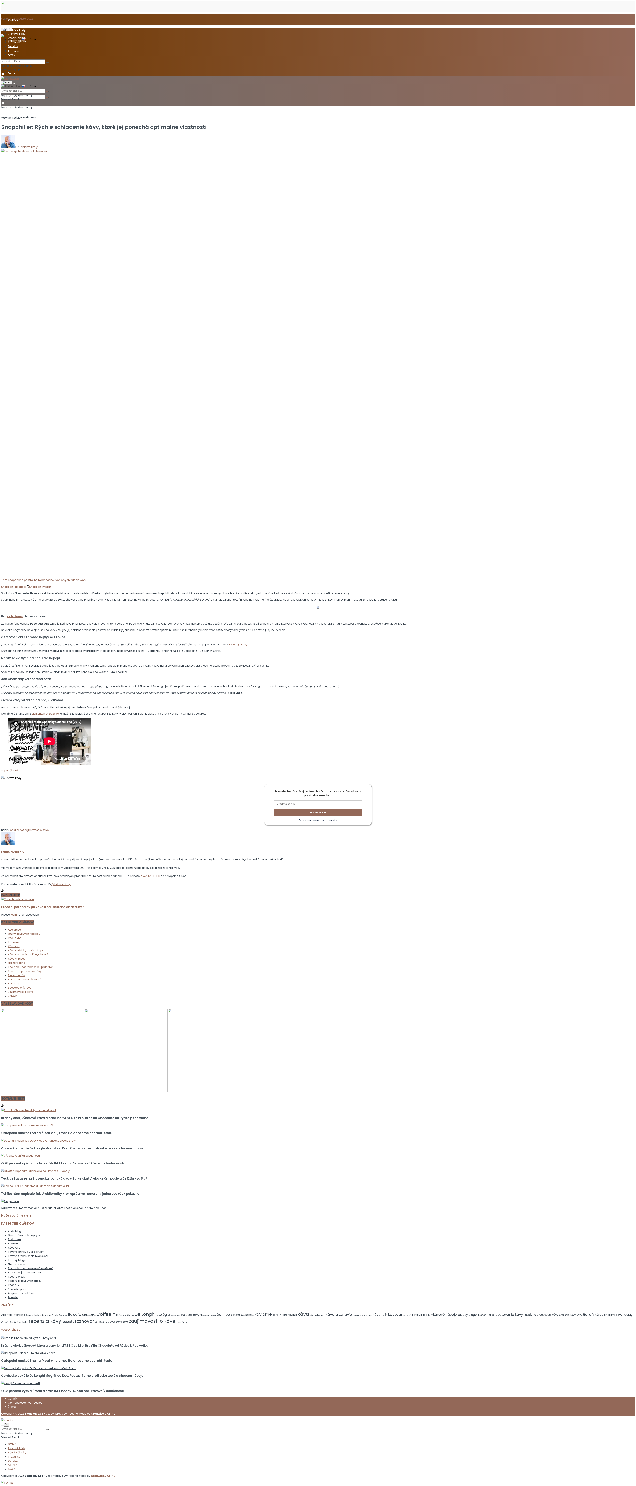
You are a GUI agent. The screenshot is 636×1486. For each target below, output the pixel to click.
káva (303, 1314)
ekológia (163, 1314)
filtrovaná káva (208, 1315)
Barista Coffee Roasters (38, 1315)
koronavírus (289, 1315)
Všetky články (17, 38)
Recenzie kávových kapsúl (25, 979)
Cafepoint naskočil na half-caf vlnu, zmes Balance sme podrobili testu (56, 1133)
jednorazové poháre (242, 1315)
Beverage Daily (238, 644)
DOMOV (13, 20)
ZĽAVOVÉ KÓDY (150, 876)
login (14, 915)
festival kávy (190, 1315)
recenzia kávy (45, 1321)
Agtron (12, 73)
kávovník (407, 1315)
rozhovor (84, 1321)
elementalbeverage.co (45, 713)
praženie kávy (567, 1315)
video (108, 1322)
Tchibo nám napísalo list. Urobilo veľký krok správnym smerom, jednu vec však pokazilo (70, 1193)
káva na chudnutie (362, 1315)
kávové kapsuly (422, 1315)
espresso (175, 1315)
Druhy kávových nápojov (24, 934)
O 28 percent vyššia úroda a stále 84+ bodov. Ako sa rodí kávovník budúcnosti (62, 1163)
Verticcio (100, 1322)
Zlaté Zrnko (181, 1322)
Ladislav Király (29, 147)
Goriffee (223, 1314)
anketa (20, 1315)
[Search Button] (47, 97)
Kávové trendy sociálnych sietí (28, 954)
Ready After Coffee (19, 1322)
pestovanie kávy (509, 1314)
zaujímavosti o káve (36, 830)
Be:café (74, 1314)
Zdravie (13, 996)
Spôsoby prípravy (19, 988)
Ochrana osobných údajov (25, 1403)
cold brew (15, 616)
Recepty (13, 983)
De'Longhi (145, 1314)
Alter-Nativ (8, 1315)
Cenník (12, 1399)
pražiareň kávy (589, 1314)
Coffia (119, 1315)
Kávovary (14, 946)
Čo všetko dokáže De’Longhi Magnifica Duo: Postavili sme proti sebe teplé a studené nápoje (72, 1148)
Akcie (11, 54)
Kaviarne (13, 942)
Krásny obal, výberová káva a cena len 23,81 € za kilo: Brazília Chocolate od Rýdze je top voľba (74, 1118)
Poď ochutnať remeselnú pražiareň (30, 967)
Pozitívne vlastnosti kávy (540, 1315)
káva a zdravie (339, 1314)
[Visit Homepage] (23, 8)
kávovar (395, 1314)
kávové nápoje (445, 1314)
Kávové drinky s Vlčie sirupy (26, 950)
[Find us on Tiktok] (2, 1106)
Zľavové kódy (16, 34)
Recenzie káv (16, 975)
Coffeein (105, 1314)
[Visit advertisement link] (43, 1091)
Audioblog (14, 930)
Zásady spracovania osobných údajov (318, 820)
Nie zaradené (16, 963)
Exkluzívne (14, 938)
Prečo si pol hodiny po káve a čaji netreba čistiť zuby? (42, 907)
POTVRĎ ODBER (318, 812)
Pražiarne (14, 42)
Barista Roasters (59, 1315)
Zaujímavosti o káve (24, 117)
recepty (68, 1321)
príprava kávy (613, 1315)
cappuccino (89, 1315)
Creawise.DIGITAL (103, 1414)
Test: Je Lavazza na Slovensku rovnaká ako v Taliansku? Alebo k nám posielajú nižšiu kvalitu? (74, 1178)
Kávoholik (380, 1314)
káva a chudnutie (317, 1315)
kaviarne (263, 1314)
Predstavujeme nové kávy (25, 971)
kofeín (276, 1315)
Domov (6, 117)
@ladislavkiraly (61, 884)
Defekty (13, 46)
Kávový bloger (17, 959)
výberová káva (119, 1322)
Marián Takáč (486, 1315)
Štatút (12, 1407)
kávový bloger (467, 1315)
